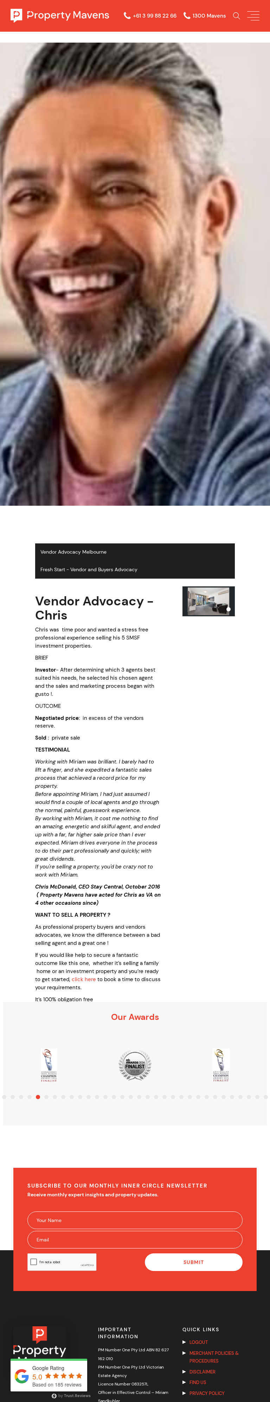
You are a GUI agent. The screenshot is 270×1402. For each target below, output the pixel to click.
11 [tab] (88, 1097)
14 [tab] (114, 1097)
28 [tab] (232, 1097)
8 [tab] (63, 1097)
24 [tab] (198, 1097)
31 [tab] (257, 1097)
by (74, 1395)
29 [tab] (240, 1097)
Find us (197, 1382)
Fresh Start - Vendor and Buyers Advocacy (88, 570)
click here (84, 979)
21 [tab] (173, 1097)
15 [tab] (122, 1097)
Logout (198, 1342)
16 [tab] (131, 1097)
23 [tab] (190, 1097)
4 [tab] (29, 1097)
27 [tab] (223, 1097)
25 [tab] (207, 1097)
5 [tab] (38, 1097)
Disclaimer (202, 1372)
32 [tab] (266, 1097)
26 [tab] (215, 1097)
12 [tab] (97, 1097)
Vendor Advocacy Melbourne (73, 552)
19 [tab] (156, 1097)
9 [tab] (72, 1097)
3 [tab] (21, 1097)
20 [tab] (164, 1097)
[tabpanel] (49, 1065)
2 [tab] (13, 1097)
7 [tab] (55, 1097)
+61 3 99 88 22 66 (154, 15)
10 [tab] (80, 1097)
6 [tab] (46, 1097)
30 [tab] (249, 1097)
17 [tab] (139, 1097)
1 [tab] (4, 1097)
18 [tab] (148, 1097)
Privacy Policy (207, 1393)
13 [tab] (105, 1097)
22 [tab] (181, 1097)
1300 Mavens (209, 15)
